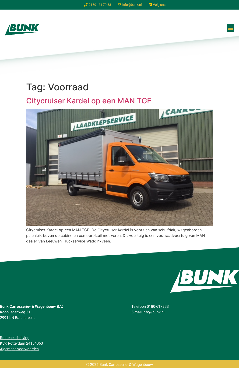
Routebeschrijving (14, 338)
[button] (230, 28)
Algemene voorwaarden (19, 349)
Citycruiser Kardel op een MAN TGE (88, 100)
